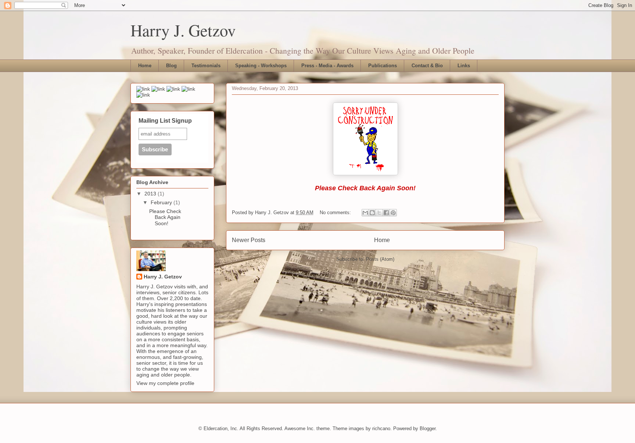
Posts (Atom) (380, 259)
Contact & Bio (427, 65)
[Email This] (365, 212)
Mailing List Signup (165, 121)
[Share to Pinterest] (393, 212)
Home (144, 65)
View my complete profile (165, 383)
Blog (171, 65)
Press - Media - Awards (327, 65)
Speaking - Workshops (261, 65)
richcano (381, 428)
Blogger (427, 428)
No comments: (336, 212)
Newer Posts (248, 240)
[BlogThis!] (372, 212)
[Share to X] (379, 212)
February (162, 202)
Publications (382, 65)
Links (464, 65)
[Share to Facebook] (386, 212)
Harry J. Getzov (183, 30)
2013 (151, 194)
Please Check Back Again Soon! (165, 217)
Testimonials (205, 65)
